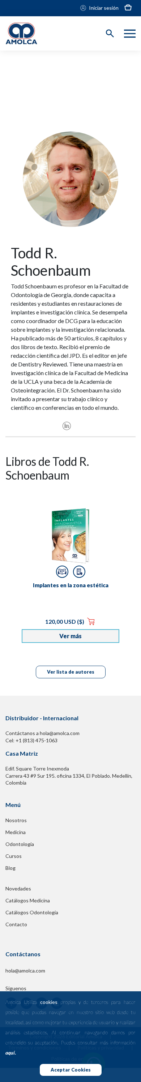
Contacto (16, 924)
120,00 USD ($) (65, 621)
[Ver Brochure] (79, 572)
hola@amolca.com (25, 970)
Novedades (18, 888)
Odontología (19, 844)
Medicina (15, 832)
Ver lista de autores (70, 672)
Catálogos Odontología (31, 912)
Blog (10, 868)
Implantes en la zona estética (70, 585)
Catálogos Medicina (27, 900)
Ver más (70, 635)
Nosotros (16, 820)
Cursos (13, 856)
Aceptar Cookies (71, 1070)
